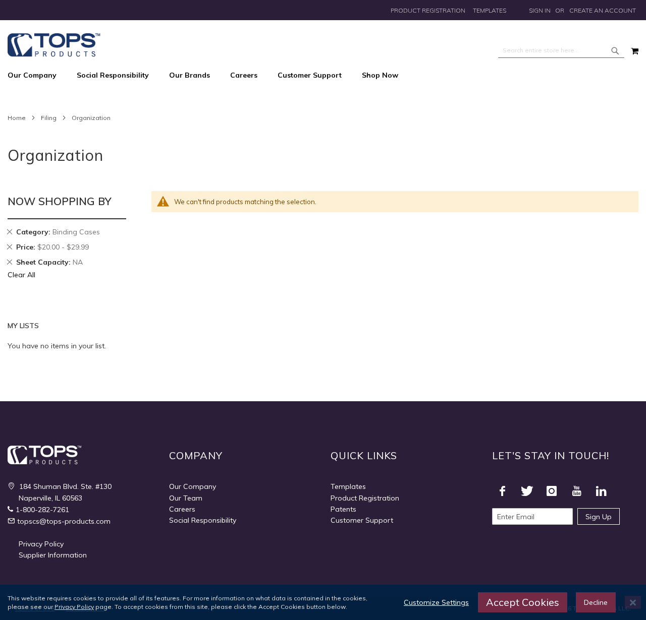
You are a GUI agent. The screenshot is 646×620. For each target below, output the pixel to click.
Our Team (185, 498)
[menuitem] (37, 76)
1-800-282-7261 (42, 509)
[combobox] (561, 50)
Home (17, 117)
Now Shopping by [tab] (60, 201)
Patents (343, 509)
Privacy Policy (41, 543)
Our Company (192, 486)
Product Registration (428, 10)
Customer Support (362, 520)
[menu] (323, 76)
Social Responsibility (202, 520)
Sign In (540, 10)
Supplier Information (53, 555)
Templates (489, 10)
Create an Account (602, 10)
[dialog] (323, 602)
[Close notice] (633, 602)
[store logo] (54, 45)
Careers (182, 509)
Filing (49, 117)
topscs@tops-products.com (64, 521)
